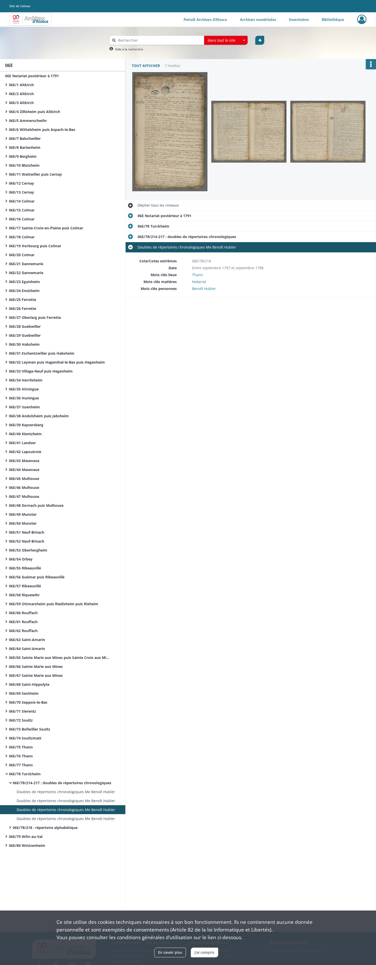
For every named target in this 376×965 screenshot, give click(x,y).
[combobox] (226, 40)
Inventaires (299, 19)
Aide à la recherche (129, 49)
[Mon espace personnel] (362, 19)
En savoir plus (170, 952)
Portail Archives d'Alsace (205, 19)
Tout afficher (146, 66)
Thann (197, 274)
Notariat (199, 281)
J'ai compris (204, 952)
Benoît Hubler (204, 288)
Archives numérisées (258, 19)
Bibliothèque (333, 19)
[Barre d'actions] (371, 64)
